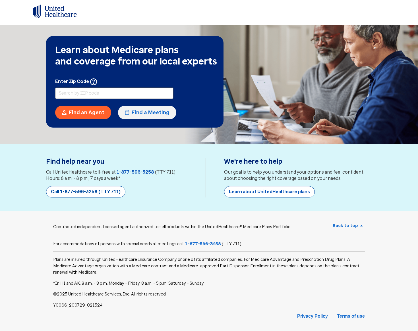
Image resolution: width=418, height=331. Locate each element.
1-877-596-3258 (135, 172)
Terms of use (351, 316)
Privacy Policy (312, 316)
